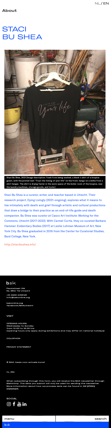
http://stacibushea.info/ (20, 244)
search (101, 418)
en (105, 3)
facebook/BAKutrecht (20, 305)
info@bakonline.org (18, 297)
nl (97, 3)
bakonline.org (15, 303)
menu (9, 418)
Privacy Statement (19, 347)
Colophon (13, 338)
